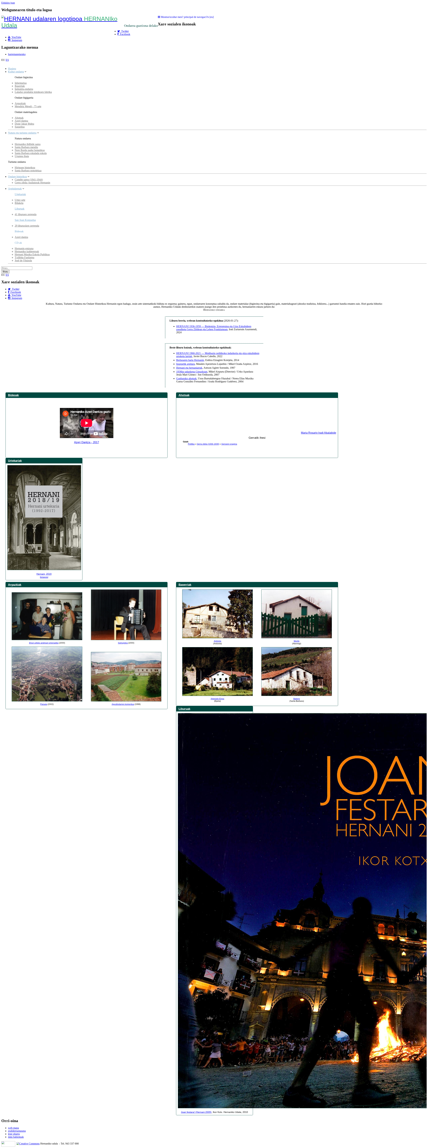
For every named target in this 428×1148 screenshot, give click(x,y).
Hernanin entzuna (24, 248)
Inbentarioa (21, 83)
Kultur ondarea (16, 71)
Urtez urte (20, 200)
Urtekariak (20, 194)
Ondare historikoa (17, 176)
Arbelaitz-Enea (217, 699)
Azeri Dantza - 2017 (86, 442)
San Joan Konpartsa (25, 220)
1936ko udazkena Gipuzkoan (191, 371)
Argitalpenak (15, 188)
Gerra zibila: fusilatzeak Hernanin (32, 182)
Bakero (296, 699)
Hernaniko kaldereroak (27, 251)
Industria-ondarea (24, 89)
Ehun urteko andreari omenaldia (44, 643)
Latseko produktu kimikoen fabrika (33, 92)
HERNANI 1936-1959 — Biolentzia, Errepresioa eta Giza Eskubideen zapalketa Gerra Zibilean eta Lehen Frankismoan (213, 328)
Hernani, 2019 (43, 574)
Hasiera (12, 68)
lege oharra (14, 1133)
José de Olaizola (23, 260)
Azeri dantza (21, 120)
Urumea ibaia (22, 156)
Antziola (217, 641)
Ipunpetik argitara (185, 363)
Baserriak (20, 86)
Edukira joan (8, 2)
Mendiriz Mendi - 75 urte (28, 106)
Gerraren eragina (229, 444)
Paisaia (43, 704)
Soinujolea (123, 643)
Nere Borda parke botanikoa (30, 150)
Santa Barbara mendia (26, 147)
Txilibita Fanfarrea (24, 257)
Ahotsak (19, 117)
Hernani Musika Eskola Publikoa (32, 254)
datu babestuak (16, 1136)
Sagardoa (20, 126)
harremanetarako (17, 54)
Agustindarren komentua (123, 704)
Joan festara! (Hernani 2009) (196, 1112)
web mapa (13, 1127)
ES (7, 59)
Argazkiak (20, 103)
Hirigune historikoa (25, 167)
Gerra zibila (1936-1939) (208, 444)
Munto (296, 641)
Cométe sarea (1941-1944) (29, 179)
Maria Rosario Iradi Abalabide (318, 432)
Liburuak (19, 208)
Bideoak (13, 395)
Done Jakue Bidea (24, 123)
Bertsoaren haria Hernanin (190, 360)
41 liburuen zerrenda (25, 214)
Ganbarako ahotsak (186, 378)
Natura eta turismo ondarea (22, 132)
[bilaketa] (44, 577)
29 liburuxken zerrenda (27, 225)
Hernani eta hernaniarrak (189, 367)
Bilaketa (19, 203)
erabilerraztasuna (17, 1130)
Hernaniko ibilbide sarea (27, 144)
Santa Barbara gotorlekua (28, 170)
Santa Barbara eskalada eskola (31, 153)
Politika (191, 444)
